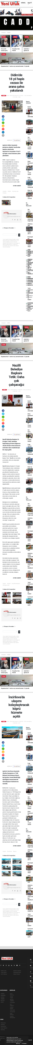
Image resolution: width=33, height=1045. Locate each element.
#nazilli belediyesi (16, 583)
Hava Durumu (12, 994)
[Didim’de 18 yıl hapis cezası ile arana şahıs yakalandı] (12, 106)
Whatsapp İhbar (17, 972)
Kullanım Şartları (17, 970)
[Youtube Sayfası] (9, 965)
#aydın (4, 583)
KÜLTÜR (2, 1000)
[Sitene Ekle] (20, 965)
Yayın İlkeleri (4, 972)
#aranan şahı (15, 191)
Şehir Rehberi (12, 1014)
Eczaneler (12, 1002)
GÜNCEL (23, 3)
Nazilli (11, 458)
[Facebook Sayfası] (1, 965)
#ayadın (5, 191)
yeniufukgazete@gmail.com (13, 216)
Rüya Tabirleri (4, 1028)
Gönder (19, 235)
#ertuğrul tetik (6, 585)
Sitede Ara (3, 1023)
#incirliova (9, 851)
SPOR (2, 1002)
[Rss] (15, 965)
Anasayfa (3, 32)
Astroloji (3, 1029)
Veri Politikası (4, 974)
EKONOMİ (3, 995)
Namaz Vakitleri (12, 1000)
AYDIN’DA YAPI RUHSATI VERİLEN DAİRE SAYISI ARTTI (30, 228)
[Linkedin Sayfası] (12, 965)
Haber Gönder (16, 974)
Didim (10, 162)
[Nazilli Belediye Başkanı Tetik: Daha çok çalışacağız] (12, 400)
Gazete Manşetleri (12, 1017)
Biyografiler (3, 1026)
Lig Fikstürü (12, 1005)
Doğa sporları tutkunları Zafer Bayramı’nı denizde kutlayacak (30, 182)
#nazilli (8, 583)
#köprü (14, 851)
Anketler (3, 1024)
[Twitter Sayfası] (4, 965)
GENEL (8, 323)
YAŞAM (8, 32)
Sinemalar (12, 1010)
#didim (9, 191)
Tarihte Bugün (11, 1008)
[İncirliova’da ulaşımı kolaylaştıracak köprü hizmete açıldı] (12, 732)
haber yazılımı (4, 1040)
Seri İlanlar (12, 1011)
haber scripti (3, 1041)
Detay (18, 1043)
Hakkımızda (3, 970)
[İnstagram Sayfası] (7, 965)
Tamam (24, 1043)
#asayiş (4, 193)
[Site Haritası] (17, 965)
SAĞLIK (2, 997)
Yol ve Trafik (11, 997)
